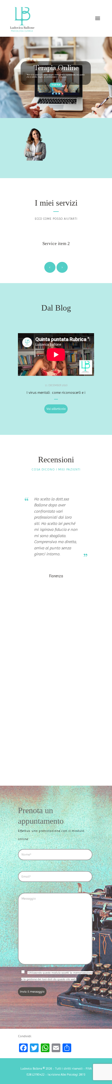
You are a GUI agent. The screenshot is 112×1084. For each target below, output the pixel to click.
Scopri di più (55, 85)
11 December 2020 (56, 385)
